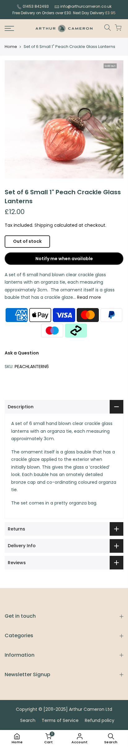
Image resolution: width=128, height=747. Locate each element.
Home (11, 46)
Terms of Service (60, 720)
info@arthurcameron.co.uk (86, 6)
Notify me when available (64, 258)
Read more (88, 297)
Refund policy (99, 720)
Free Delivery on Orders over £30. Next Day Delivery (64, 12)
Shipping (43, 225)
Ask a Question (22, 353)
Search (27, 720)
